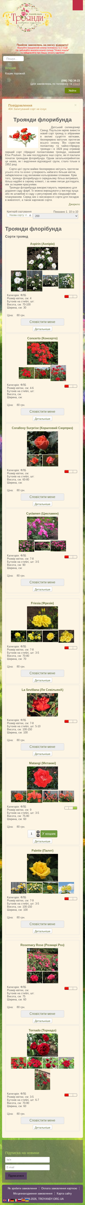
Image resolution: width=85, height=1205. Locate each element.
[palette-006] (19, 887)
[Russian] (20, 1199)
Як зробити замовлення (22, 1188)
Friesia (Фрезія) (42, 603)
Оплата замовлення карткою (59, 1188)
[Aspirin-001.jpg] (42, 258)
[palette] (42, 867)
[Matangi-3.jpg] (19, 796)
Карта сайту (64, 1193)
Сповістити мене (42, 322)
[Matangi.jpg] (66, 796)
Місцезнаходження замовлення (32, 1193)
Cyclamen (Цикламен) (42, 513)
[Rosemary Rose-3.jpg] (42, 959)
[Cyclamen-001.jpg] (26, 545)
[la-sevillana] (42, 704)
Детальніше (42, 329)
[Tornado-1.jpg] (42, 1044)
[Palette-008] (34, 887)
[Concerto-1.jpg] (26, 372)
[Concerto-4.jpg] (42, 353)
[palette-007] (66, 887)
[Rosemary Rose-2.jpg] (34, 977)
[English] (5, 1199)
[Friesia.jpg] (34, 636)
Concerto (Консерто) (42, 338)
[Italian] (16, 1199)
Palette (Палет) (42, 850)
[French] (9, 1199)
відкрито (61, 44)
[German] (12, 1199)
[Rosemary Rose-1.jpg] (50, 977)
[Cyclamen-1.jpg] (42, 545)
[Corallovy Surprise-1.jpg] (42, 442)
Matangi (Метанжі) (42, 763)
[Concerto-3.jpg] (42, 372)
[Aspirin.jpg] (34, 280)
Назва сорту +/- (18, 215)
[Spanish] (23, 1199)
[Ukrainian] (27, 1199)
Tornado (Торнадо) (42, 1030)
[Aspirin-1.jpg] (50, 280)
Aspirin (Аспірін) (42, 244)
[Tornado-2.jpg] (19, 1062)
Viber (76, 83)
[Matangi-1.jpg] (42, 777)
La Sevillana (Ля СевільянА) (42, 689)
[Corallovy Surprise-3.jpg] (34, 460)
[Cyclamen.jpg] (42, 528)
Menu (78, 5)
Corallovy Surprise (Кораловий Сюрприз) (42, 428)
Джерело (74, 204)
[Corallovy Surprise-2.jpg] (50, 460)
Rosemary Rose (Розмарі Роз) (42, 945)
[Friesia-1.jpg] (19, 636)
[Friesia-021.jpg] (42, 617)
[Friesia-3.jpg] (50, 636)
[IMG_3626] (50, 887)
